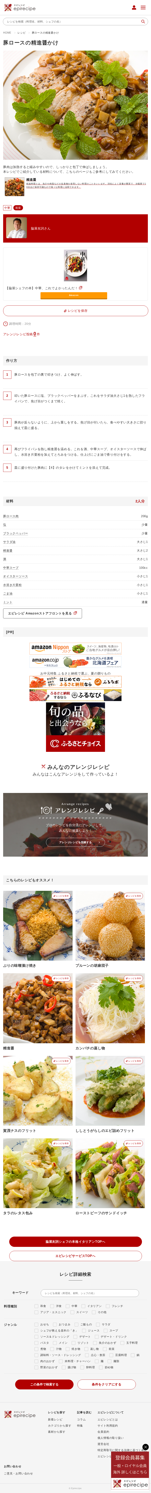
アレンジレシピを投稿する (75, 842)
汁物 (59, 1348)
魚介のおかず (107, 1342)
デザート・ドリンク (114, 1336)
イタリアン (94, 1306)
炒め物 (109, 1367)
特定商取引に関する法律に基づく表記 (122, 1450)
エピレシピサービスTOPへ (75, 1256)
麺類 (116, 1361)
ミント (7, 602)
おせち (44, 1324)
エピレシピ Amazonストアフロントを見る (40, 613)
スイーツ (82, 1312)
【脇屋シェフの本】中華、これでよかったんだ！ (41, 288)
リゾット (83, 1342)
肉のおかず (47, 1361)
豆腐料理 (121, 1355)
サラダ (106, 1324)
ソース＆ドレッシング (54, 1336)
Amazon (74, 295)
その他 (102, 1312)
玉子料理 (132, 1342)
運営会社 (103, 1444)
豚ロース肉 (11, 516)
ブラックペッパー (15, 533)
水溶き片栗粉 (12, 585)
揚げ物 (72, 1367)
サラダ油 (9, 541)
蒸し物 (94, 1348)
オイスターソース (15, 576)
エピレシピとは (108, 1419)
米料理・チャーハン (78, 1361)
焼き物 (76, 1348)
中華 (74, 1306)
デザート (85, 1336)
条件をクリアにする (107, 1384)
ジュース (93, 1330)
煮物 (43, 1348)
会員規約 (103, 1431)
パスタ (44, 1342)
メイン (63, 1342)
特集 (80, 1425)
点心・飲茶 (98, 1355)
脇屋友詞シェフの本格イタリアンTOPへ (75, 1241)
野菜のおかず (49, 1367)
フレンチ (117, 1306)
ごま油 (7, 593)
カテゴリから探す (59, 1425)
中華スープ (11, 567)
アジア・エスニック (53, 1312)
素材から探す (56, 1431)
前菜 (112, 1348)
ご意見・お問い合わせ (18, 1473)
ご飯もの (86, 1324)
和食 (43, 1306)
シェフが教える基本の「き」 (59, 1330)
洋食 (59, 1306)
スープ (114, 1330)
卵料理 (90, 1367)
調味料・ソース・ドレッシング (60, 1355)
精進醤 (7, 550)
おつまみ (64, 1324)
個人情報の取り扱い (111, 1437)
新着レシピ (55, 1419)
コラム (81, 1419)
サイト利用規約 (108, 1425)
